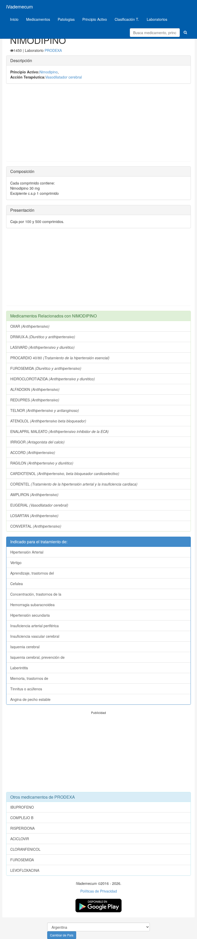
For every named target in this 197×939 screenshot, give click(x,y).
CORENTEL (73, 484)
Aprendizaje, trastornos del (32, 573)
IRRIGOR (37, 441)
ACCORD (32, 452)
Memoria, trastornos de (29, 678)
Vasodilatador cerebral (63, 77)
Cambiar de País (61, 935)
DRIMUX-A (42, 336)
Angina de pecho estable (30, 699)
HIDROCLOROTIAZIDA (52, 378)
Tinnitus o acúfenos (26, 688)
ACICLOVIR (19, 838)
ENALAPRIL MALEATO (59, 431)
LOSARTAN (34, 515)
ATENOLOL (48, 420)
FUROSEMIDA (45, 368)
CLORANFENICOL (25, 849)
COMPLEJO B (21, 817)
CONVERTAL (35, 526)
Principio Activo (94, 19)
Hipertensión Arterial (26, 552)
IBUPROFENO (22, 807)
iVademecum (19, 6)
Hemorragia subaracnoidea (32, 604)
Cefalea (16, 583)
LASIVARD (42, 347)
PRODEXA (53, 50)
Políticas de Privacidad (98, 891)
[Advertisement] (98, 125)
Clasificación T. (127, 19)
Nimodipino (49, 71)
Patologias (66, 19)
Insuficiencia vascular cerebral (34, 636)
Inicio (14, 19)
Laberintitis (19, 667)
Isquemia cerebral (25, 646)
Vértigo (16, 562)
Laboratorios (157, 19)
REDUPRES (34, 399)
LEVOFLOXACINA (24, 870)
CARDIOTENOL (64, 473)
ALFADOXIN (35, 389)
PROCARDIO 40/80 (60, 357)
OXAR (30, 326)
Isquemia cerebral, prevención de (37, 657)
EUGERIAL (39, 505)
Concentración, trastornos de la (35, 594)
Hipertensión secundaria (30, 615)
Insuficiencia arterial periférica (34, 625)
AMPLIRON (34, 494)
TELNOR (44, 410)
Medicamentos (38, 19)
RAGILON (41, 463)
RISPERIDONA (22, 828)
